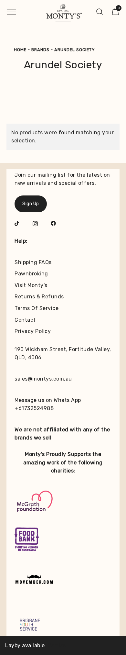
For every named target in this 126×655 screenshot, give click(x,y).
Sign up (93, 639)
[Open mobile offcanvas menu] (11, 11)
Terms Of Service (36, 308)
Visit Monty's (31, 285)
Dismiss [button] (56, 645)
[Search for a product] (100, 11)
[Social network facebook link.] (53, 223)
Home (20, 49)
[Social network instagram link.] (35, 223)
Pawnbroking (31, 274)
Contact (25, 320)
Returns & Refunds (39, 297)
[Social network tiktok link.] (17, 223)
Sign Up (30, 203)
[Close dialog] (119, 596)
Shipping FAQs (33, 262)
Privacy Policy (33, 331)
